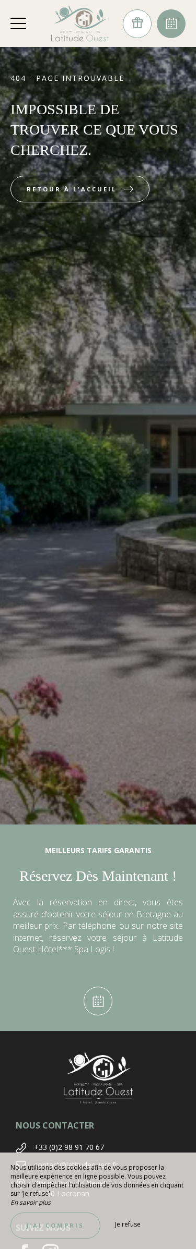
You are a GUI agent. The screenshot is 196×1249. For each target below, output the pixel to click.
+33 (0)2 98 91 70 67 (69, 1147)
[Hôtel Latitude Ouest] (80, 23)
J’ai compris (55, 1225)
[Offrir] (137, 23)
